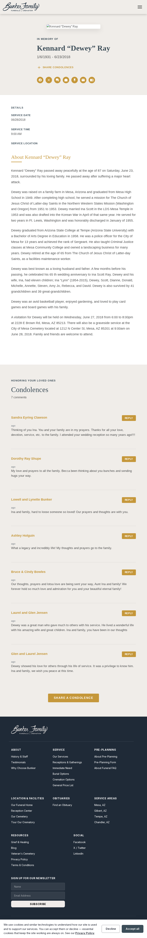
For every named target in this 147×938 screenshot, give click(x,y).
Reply (129, 418)
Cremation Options (64, 779)
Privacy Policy (19, 859)
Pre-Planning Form (105, 762)
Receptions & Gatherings (67, 762)
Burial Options (61, 773)
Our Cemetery (19, 816)
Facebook (80, 842)
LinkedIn (78, 853)
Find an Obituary (62, 804)
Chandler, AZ (102, 822)
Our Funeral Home (22, 804)
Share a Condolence (73, 697)
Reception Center (21, 810)
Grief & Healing (20, 842)
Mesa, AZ (99, 804)
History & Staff (19, 756)
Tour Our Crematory (23, 822)
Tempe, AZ (100, 816)
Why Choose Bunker (23, 768)
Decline (111, 928)
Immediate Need (62, 768)
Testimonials (18, 762)
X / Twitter (80, 847)
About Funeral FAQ (105, 768)
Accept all (132, 928)
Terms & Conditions (22, 865)
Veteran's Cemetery (23, 853)
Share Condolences (55, 67)
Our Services (60, 756)
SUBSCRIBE (38, 904)
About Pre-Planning (105, 756)
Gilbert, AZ (100, 810)
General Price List (63, 785)
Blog (13, 847)
